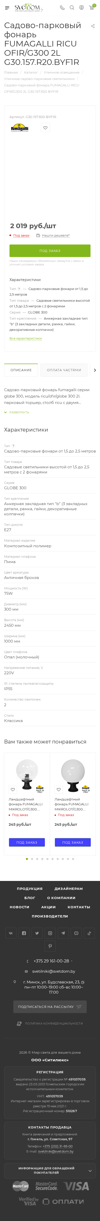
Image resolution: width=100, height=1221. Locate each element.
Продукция (30, 889)
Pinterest (50, 946)
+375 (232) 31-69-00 (58, 1146)
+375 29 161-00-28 (51, 961)
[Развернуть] (16, 412)
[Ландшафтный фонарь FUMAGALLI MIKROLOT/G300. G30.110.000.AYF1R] (73, 776)
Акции (48, 907)
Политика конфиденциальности (54, 1023)
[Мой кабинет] (81, 8)
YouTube (76, 933)
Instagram (50, 933)
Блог (29, 898)
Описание (21, 370)
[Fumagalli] (19, 127)
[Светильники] (29, 7)
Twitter (37, 933)
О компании (61, 898)
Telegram (63, 933)
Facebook (23, 933)
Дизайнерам (69, 889)
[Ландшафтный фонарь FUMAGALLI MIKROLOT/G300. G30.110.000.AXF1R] (27, 776)
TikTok (89, 933)
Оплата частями (64, 370)
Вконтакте (10, 933)
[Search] (72, 8)
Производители (50, 916)
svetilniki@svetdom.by (53, 971)
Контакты (79, 907)
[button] (26, 859)
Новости (19, 907)
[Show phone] (62, 8)
